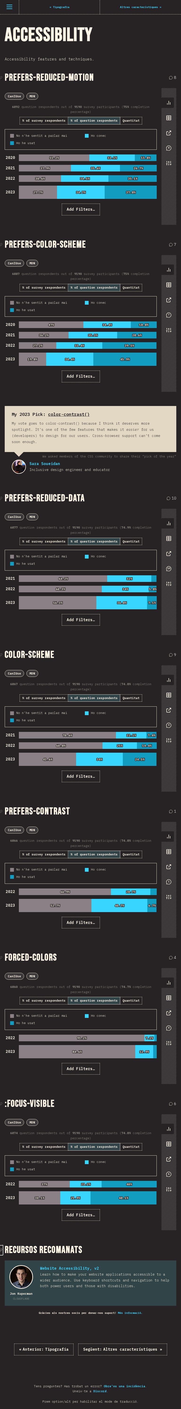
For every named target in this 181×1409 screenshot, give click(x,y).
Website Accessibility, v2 (69, 1268)
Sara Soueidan (18, 466)
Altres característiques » (122, 1349)
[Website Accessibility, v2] (21, 1277)
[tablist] (167, 135)
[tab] (169, 103)
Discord (100, 1391)
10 (172, 498)
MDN (32, 96)
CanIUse (14, 96)
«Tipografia (44, 1349)
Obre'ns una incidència (124, 1386)
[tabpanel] (81, 154)
